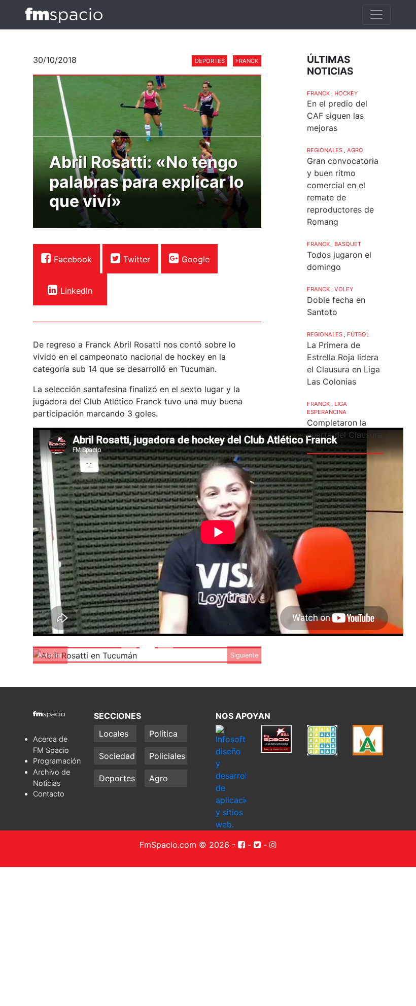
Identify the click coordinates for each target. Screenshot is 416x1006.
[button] (50, 655)
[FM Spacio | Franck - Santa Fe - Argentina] (63, 14)
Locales (113, 734)
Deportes (210, 60)
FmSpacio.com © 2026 (184, 845)
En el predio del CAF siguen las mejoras (337, 115)
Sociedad (117, 756)
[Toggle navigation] (376, 15)
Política (163, 734)
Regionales (324, 150)
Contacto (48, 793)
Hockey (346, 93)
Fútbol (358, 334)
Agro (355, 150)
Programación (57, 760)
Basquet (347, 244)
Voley (343, 289)
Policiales (167, 756)
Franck (246, 60)
